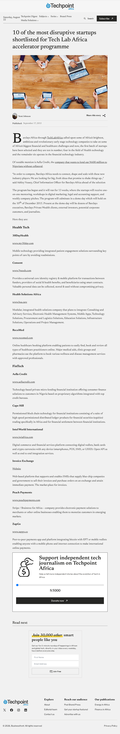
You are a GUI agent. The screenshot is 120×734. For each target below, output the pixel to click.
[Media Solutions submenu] (37, 20)
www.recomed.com (22, 338)
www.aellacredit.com (23, 382)
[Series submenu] (57, 16)
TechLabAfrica (55, 138)
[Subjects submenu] (48, 16)
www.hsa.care (19, 302)
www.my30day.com (23, 243)
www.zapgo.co (20, 532)
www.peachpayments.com (26, 500)
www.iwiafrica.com (22, 437)
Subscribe (104, 18)
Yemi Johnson (24, 116)
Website (16, 469)
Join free (57, 671)
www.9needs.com (21, 270)
